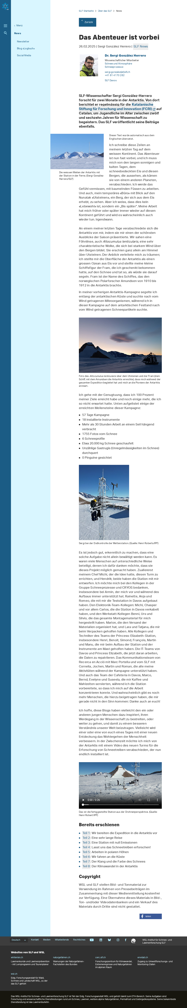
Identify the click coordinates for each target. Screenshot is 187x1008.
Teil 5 (86, 852)
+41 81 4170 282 (115, 75)
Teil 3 (86, 843)
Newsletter (23, 41)
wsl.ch (14, 974)
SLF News (140, 46)
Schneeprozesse (114, 67)
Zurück (89, 22)
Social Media (24, 55)
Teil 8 (86, 866)
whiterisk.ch (17, 957)
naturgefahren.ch (61, 957)
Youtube (92, 940)
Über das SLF (105, 11)
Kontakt (35, 940)
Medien (47, 940)
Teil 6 (86, 857)
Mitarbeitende (62, 940)
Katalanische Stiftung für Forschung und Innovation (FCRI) (116, 107)
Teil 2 (86, 838)
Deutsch (16, 940)
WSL (133, 941)
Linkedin (100, 940)
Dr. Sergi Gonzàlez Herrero (125, 55)
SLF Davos (111, 80)
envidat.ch (143, 957)
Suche (5, 32)
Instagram (117, 940)
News (17, 33)
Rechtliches (79, 940)
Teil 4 (86, 847)
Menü (19, 25)
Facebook (125, 940)
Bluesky (109, 940)
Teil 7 (86, 862)
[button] (151, 916)
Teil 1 (86, 833)
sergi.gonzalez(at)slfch (117, 72)
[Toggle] (5, 25)
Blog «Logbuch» (26, 48)
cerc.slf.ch (100, 957)
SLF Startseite (86, 11)
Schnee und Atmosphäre (118, 63)
